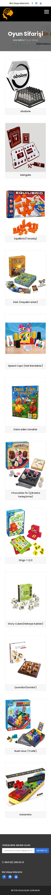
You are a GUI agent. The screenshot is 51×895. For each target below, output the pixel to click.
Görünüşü (36, 105)
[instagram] (36, 3)
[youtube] (41, 3)
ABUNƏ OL (41, 850)
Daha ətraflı (16, 105)
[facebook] (32, 3)
